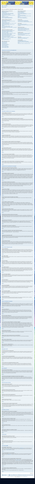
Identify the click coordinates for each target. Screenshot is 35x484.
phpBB (32, 137)
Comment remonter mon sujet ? (5, 39)
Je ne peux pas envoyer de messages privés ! (23, 20)
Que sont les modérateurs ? (21, 12)
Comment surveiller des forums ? (21, 34)
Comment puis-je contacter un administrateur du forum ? (24, 43)
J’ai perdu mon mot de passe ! (5, 16)
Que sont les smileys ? (4, 43)
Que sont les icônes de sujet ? (5, 47)
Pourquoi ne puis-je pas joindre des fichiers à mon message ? (8, 35)
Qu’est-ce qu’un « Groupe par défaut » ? (22, 17)
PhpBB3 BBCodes (25, 476)
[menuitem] (7, 5)
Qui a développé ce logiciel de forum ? (22, 40)
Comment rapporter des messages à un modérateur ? (8, 36)
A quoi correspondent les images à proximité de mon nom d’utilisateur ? (8, 25)
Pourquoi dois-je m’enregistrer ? (5, 11)
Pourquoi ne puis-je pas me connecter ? (6, 14)
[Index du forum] (29, 3)
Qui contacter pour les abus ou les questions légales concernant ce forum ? (25, 42)
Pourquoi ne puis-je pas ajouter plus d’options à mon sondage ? (9, 33)
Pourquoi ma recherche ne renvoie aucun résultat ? (23, 28)
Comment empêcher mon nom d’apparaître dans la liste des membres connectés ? (8, 21)
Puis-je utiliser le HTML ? (4, 42)
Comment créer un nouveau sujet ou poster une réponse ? (8, 30)
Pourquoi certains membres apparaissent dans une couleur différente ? (24, 16)
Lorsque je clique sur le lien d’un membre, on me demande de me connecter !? (9, 27)
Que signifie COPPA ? (4, 12)
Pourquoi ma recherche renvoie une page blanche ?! (23, 29)
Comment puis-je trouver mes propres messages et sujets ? (24, 30)
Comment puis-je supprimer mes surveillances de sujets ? (24, 35)
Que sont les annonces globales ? (5, 44)
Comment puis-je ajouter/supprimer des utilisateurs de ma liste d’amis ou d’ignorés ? (25, 25)
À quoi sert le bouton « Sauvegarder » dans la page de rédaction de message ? (9, 37)
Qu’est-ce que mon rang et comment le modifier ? (7, 26)
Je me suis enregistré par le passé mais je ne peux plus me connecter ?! (8, 15)
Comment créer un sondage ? (5, 32)
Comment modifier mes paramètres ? (6, 20)
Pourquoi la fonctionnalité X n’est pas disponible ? (23, 41)
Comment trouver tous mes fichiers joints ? (22, 38)
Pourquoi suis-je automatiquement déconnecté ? (7, 17)
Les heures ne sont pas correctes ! (6, 22)
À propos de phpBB (8, 449)
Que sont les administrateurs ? (21, 11)
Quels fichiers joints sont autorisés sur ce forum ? (23, 37)
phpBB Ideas (9, 454)
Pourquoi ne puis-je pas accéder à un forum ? (7, 34)
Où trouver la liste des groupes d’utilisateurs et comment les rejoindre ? (24, 14)
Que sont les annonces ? (4, 45)
